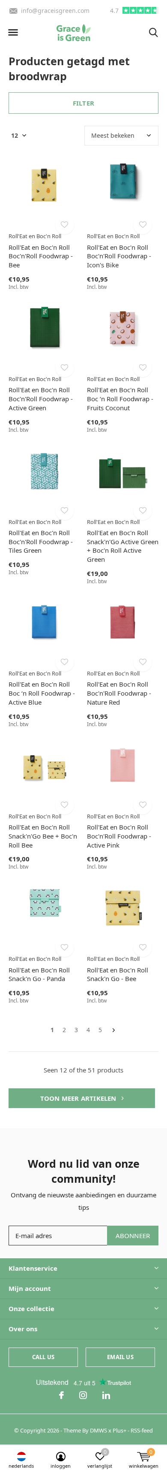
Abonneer (133, 1235)
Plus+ (119, 1430)
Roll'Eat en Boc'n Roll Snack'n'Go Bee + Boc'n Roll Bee (43, 836)
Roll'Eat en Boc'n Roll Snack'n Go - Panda (39, 974)
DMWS (98, 1430)
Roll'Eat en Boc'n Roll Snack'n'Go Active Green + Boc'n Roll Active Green (122, 545)
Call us (43, 1357)
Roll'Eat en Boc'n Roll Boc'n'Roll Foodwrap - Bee (41, 256)
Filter (83, 103)
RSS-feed (142, 1430)
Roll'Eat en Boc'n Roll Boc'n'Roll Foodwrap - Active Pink (119, 836)
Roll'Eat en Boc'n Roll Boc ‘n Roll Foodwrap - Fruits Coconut (120, 398)
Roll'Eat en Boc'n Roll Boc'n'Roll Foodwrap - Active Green (41, 398)
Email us (120, 1357)
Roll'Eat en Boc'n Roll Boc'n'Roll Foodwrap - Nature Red (119, 693)
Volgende (113, 1030)
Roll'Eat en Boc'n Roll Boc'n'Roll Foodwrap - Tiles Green (41, 541)
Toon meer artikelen (79, 1098)
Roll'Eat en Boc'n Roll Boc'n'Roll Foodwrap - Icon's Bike (119, 256)
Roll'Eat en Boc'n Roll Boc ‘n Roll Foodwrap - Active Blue (42, 693)
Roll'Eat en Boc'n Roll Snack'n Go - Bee (117, 974)
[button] (13, 32)
